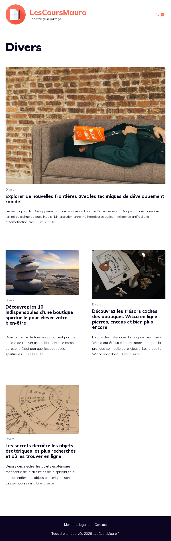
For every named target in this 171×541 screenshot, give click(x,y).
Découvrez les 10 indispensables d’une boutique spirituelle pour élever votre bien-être (39, 315)
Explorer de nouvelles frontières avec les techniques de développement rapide (85, 198)
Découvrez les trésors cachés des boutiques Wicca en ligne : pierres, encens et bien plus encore (126, 319)
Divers (10, 189)
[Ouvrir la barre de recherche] (157, 14)
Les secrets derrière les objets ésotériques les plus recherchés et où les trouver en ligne (41, 451)
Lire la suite (47, 222)
